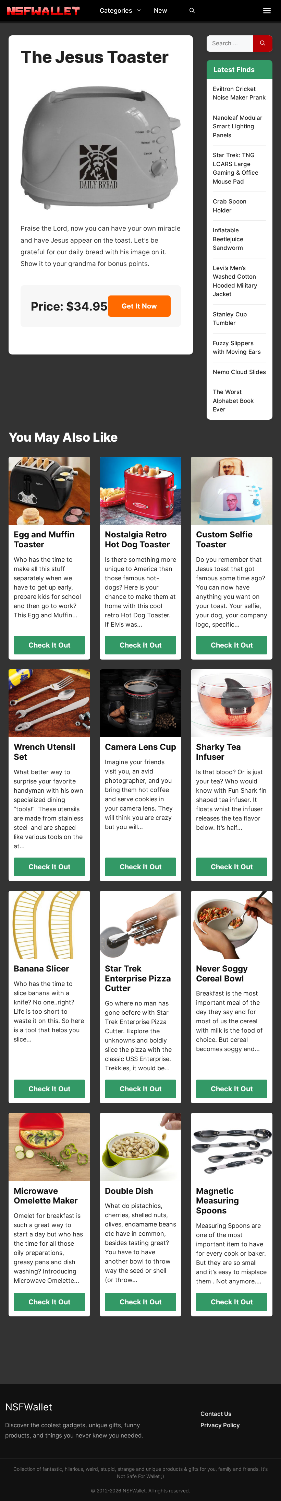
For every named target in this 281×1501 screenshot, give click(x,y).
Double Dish (129, 1191)
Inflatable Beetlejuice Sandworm (228, 239)
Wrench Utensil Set (44, 752)
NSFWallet (28, 1407)
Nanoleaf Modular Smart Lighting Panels (237, 126)
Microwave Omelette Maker (46, 1196)
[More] (267, 10)
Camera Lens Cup (140, 747)
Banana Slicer (41, 969)
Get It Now (139, 306)
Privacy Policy (220, 1425)
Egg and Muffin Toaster (44, 539)
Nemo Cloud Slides (239, 372)
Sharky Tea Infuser (218, 752)
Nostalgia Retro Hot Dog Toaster (137, 539)
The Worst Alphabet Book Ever (233, 400)
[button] (140, 10)
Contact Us (215, 1413)
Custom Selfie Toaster (224, 539)
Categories (116, 10)
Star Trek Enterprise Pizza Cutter (138, 978)
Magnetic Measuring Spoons (217, 1201)
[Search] (262, 43)
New (160, 10)
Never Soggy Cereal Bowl (222, 974)
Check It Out (49, 645)
